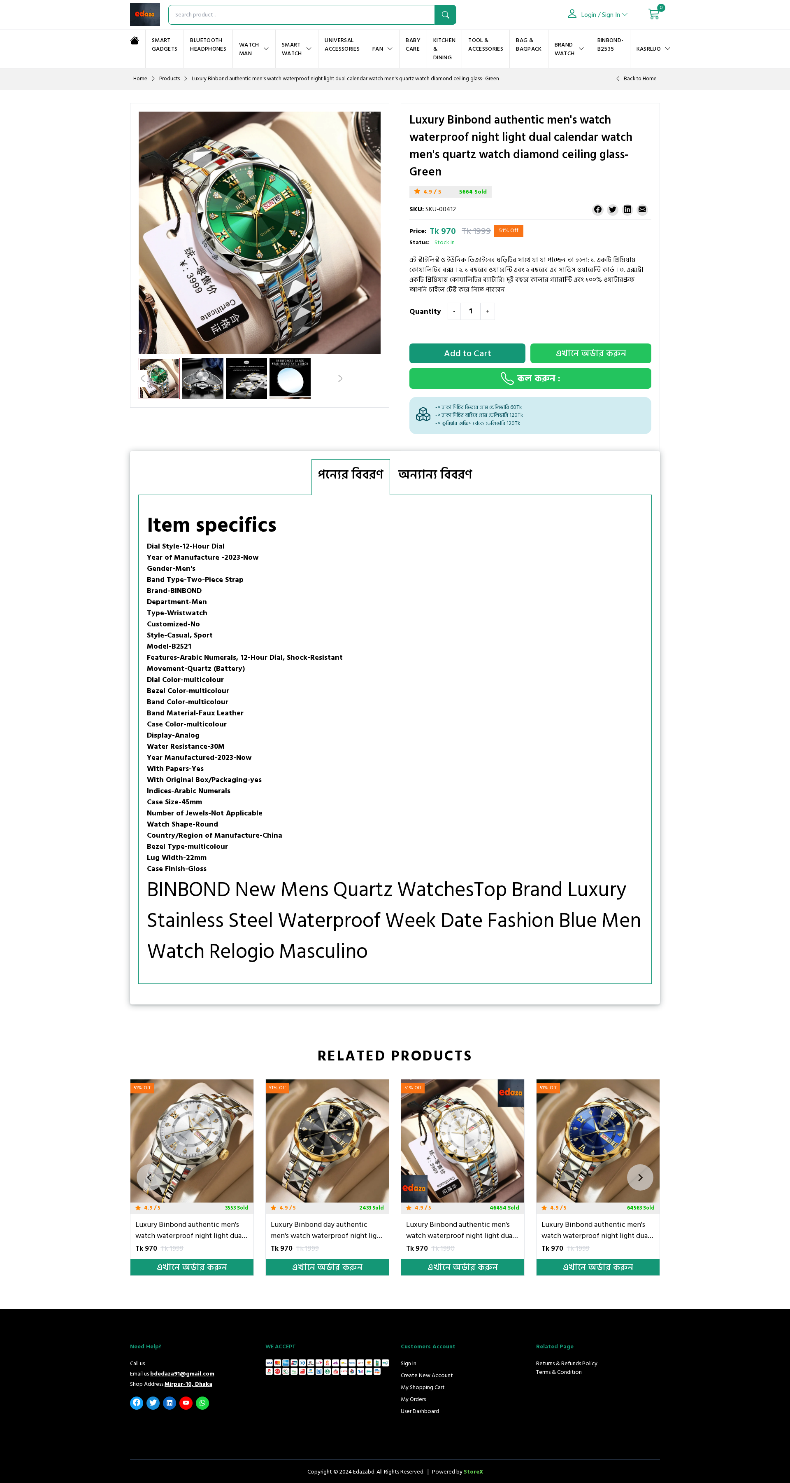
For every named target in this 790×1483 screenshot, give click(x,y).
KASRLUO (649, 48)
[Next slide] (640, 1177)
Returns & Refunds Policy (566, 1363)
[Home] (134, 40)
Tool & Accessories (485, 44)
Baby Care (413, 44)
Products (169, 78)
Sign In (408, 1363)
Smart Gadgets (164, 44)
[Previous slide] (150, 1177)
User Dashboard (420, 1411)
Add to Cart (467, 353)
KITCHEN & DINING (444, 49)
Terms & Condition (559, 1372)
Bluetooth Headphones (208, 44)
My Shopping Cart (423, 1387)
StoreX (473, 1471)
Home (140, 78)
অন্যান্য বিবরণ (435, 475)
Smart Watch (292, 49)
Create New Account (427, 1375)
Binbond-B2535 (610, 44)
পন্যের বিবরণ (350, 475)
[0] (654, 14)
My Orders (413, 1399)
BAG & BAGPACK (528, 44)
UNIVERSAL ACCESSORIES (342, 44)
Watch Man (249, 49)
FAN (377, 48)
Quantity (425, 312)
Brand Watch (565, 49)
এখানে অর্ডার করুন (183, 1266)
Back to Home (640, 78)
